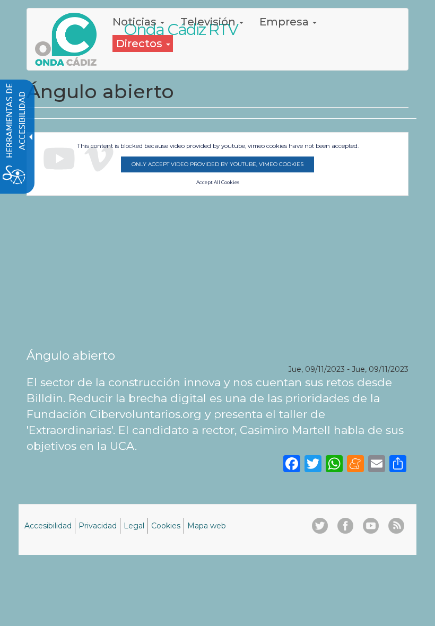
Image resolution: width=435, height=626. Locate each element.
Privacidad (98, 526)
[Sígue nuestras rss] (396, 526)
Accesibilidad (48, 526)
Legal (134, 526)
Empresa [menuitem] (285, 21)
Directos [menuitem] (140, 43)
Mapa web (206, 526)
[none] (397, 463)
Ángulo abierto (71, 355)
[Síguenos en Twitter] (320, 526)
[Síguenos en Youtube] (371, 526)
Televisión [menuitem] (209, 21)
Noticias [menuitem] (135, 21)
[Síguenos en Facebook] (345, 526)
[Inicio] (70, 39)
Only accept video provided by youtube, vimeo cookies (217, 164)
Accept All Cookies (217, 182)
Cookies (165, 526)
